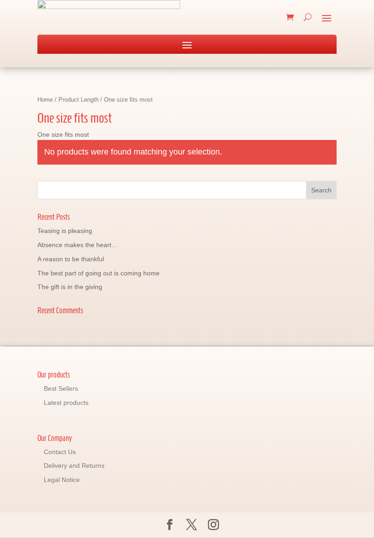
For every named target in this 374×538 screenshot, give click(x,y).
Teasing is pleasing (64, 230)
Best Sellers (61, 388)
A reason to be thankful (70, 259)
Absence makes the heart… (77, 244)
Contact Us (60, 451)
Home (45, 99)
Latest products (66, 402)
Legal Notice (62, 479)
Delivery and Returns (74, 465)
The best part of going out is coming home (98, 273)
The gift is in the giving (69, 286)
